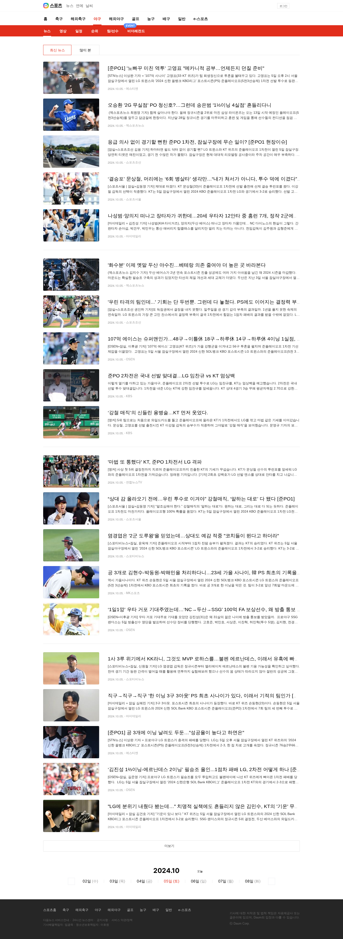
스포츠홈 (49, 910)
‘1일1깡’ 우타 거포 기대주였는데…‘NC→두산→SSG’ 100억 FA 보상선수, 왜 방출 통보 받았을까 (212, 609)
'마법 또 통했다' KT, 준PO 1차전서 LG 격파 (155, 461)
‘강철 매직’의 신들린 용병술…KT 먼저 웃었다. (158, 412)
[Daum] (46, 5)
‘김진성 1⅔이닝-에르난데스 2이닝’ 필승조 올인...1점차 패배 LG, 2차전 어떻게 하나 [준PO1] (208, 769)
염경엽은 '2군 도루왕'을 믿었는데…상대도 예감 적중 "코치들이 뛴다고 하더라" (193, 535)
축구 (66, 910)
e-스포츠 (184, 910)
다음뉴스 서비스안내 (56, 920)
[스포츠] (56, 5)
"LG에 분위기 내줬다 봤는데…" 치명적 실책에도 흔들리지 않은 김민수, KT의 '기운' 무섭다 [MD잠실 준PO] (223, 806)
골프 (130, 910)
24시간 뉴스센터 (83, 920)
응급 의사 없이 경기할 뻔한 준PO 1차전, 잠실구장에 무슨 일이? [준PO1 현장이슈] (197, 142)
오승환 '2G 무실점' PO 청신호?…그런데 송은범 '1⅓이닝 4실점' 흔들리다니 (189, 105)
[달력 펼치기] (186, 870)
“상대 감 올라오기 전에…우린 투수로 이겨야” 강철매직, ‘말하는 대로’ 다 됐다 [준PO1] (201, 498)
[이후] (271, 881)
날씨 (89, 6)
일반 (168, 910)
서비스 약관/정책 (122, 920)
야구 (98, 910)
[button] (298, 6)
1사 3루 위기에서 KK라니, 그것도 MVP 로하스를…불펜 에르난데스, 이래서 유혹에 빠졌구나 (208, 658)
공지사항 (102, 920)
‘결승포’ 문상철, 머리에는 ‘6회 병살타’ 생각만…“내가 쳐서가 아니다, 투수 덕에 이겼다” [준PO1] (212, 178)
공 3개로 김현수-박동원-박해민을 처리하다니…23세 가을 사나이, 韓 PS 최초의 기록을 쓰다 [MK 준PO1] (222, 572)
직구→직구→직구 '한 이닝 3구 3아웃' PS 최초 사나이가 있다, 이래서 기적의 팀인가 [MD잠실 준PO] (217, 695)
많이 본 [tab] (85, 50)
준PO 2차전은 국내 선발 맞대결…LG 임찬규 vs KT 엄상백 (171, 375)
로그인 (283, 6)
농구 (143, 910)
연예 (79, 6)
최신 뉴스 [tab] (57, 50)
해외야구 (114, 910)
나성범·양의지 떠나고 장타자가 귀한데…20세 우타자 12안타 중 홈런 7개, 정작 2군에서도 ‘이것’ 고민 (218, 215)
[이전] (71, 881)
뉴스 (70, 6)
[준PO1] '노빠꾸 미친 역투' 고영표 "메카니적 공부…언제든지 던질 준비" (186, 68)
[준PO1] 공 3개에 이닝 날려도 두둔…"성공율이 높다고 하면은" (176, 732)
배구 (156, 910)
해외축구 (81, 910)
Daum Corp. (242, 923)
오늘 (200, 871)
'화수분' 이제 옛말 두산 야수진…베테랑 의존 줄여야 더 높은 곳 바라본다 (187, 265)
